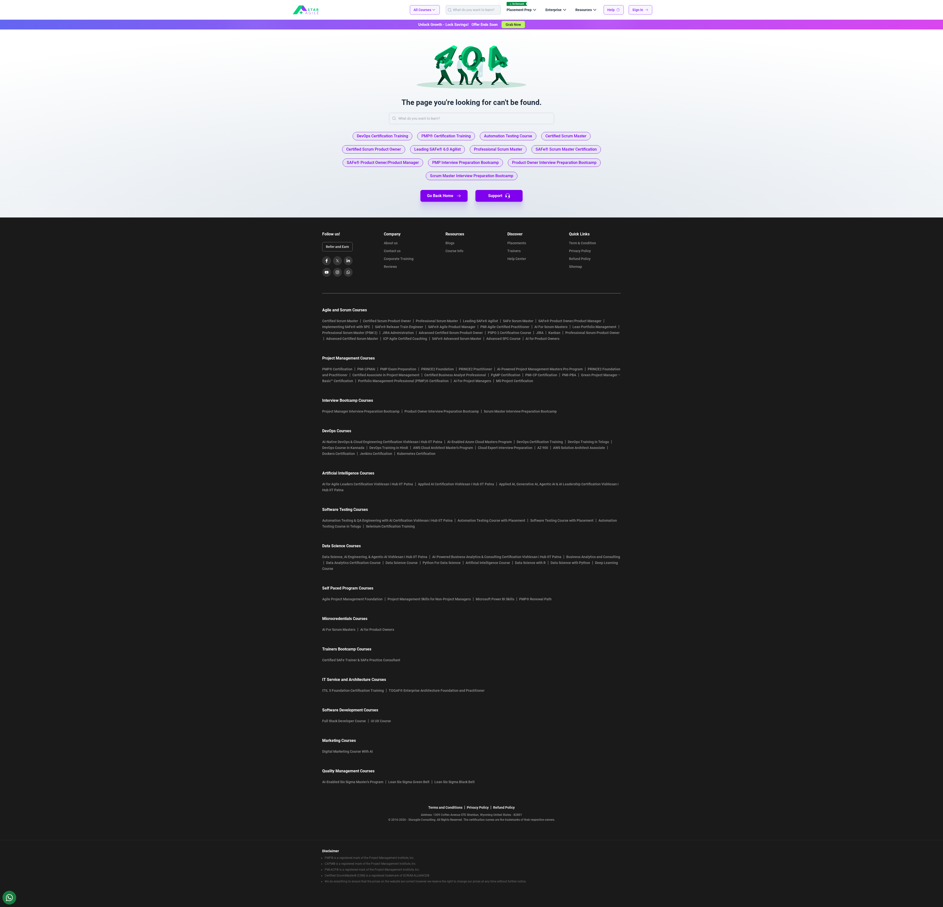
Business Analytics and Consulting (593, 557)
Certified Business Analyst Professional (455, 375)
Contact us (392, 251)
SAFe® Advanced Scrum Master (456, 339)
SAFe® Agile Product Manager (451, 327)
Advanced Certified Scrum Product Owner (451, 333)
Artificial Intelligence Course (488, 563)
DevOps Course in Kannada (343, 448)
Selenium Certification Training (390, 526)
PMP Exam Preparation (398, 369)
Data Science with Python (570, 563)
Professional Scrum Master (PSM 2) (349, 333)
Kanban (554, 333)
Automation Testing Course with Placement (491, 520)
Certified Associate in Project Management (385, 375)
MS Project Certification (514, 381)
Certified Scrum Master (340, 321)
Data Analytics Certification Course (353, 563)
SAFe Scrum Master (518, 321)
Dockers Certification (338, 454)
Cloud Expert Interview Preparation (505, 448)
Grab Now (513, 25)
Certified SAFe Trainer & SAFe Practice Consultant (361, 660)
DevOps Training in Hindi (388, 448)
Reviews (390, 267)
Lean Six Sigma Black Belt (454, 782)
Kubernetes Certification (416, 454)
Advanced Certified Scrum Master (352, 339)
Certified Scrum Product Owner (387, 321)
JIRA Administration (398, 333)
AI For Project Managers (472, 381)
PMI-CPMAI (366, 369)
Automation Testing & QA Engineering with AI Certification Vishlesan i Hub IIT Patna (387, 520)
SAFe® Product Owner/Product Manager (569, 321)
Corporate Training (399, 259)
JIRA (539, 333)
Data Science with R (530, 563)
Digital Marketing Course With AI (347, 751)
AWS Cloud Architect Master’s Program (443, 448)
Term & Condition (582, 243)
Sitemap (575, 267)
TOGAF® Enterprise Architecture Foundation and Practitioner (437, 690)
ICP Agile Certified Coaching (405, 339)
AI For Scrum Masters (551, 327)
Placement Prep (519, 10)
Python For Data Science (442, 563)
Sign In (637, 10)
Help (611, 10)
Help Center (516, 259)
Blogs (449, 243)
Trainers (514, 251)
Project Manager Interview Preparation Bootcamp (361, 411)
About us (391, 243)
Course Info (454, 251)
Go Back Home (440, 195)
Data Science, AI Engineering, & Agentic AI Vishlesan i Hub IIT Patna (374, 557)
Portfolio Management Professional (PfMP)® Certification (403, 381)
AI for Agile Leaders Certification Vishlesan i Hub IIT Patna (367, 484)
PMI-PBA (569, 375)
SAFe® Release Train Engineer (399, 327)
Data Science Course (402, 563)
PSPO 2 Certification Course (509, 333)
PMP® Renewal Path (535, 599)
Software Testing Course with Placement (562, 520)
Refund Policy (580, 259)
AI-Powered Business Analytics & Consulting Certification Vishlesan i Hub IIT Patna (496, 557)
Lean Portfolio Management (594, 327)
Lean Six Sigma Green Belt (409, 782)
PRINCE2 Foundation (437, 369)
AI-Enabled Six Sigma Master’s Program (352, 782)
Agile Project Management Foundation (352, 599)
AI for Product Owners (542, 339)
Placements (516, 243)
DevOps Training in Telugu (588, 442)
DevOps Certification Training (540, 442)
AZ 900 (542, 448)
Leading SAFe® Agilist (480, 321)
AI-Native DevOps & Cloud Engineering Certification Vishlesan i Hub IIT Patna (382, 442)
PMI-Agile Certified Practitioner (504, 327)
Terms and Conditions (445, 807)
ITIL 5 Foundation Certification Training (353, 690)
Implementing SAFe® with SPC (346, 327)
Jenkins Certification (376, 454)
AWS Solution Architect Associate (579, 448)
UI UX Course (381, 721)
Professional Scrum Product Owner (592, 333)
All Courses (422, 10)
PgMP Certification (505, 375)
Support (495, 195)
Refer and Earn (337, 247)
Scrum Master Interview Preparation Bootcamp (520, 411)
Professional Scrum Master (437, 321)
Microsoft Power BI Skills (495, 599)
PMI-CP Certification (541, 375)
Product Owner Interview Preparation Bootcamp (441, 411)
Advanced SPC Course (503, 339)
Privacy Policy (580, 251)
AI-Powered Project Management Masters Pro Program (540, 369)
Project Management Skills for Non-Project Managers (429, 599)
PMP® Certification (337, 369)
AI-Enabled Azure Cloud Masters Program (479, 442)
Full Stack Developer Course (344, 721)
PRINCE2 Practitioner (475, 369)
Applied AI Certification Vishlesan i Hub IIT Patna (456, 484)
